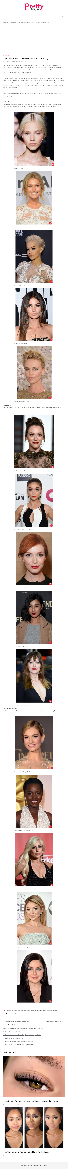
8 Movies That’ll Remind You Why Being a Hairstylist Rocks (22, 1035)
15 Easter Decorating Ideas (54, 1022)
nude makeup (37, 1010)
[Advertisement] (34, 39)
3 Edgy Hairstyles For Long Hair (13, 1038)
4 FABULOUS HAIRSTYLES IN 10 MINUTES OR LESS (18, 1041)
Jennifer (9, 1104)
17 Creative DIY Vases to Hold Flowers (17, 1022)
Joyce (8, 61)
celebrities (10, 1010)
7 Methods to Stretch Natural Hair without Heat (19, 1044)
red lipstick (53, 1010)
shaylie (9, 1155)
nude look (30, 1010)
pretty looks (46, 1010)
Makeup (6, 55)
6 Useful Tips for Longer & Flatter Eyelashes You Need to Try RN (30, 1101)
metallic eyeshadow (20, 1010)
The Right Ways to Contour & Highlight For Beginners (26, 1152)
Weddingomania (18, 168)
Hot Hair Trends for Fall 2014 (12, 1032)
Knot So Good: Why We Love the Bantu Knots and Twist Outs (23, 1029)
